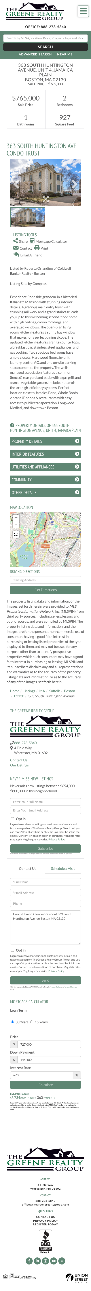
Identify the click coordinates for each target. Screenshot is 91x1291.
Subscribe (45, 848)
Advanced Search (35, 54)
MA (42, 691)
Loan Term (18, 1010)
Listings (29, 691)
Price (14, 1037)
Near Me (64, 54)
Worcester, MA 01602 (45, 1188)
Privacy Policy (56, 839)
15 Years (41, 1022)
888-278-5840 (53, 27)
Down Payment (22, 1052)
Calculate (45, 1084)
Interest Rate (20, 1067)
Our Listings (19, 765)
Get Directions (45, 590)
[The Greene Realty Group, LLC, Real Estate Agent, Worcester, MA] (45, 1242)
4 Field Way (45, 1185)
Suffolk (54, 691)
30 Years (21, 1022)
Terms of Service (70, 987)
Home (14, 691)
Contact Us (18, 760)
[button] (45, 47)
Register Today (45, 1224)
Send (45, 980)
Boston (69, 691)
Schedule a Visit (63, 868)
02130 (19, 696)
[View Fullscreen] (16, 534)
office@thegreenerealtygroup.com (45, 1204)
